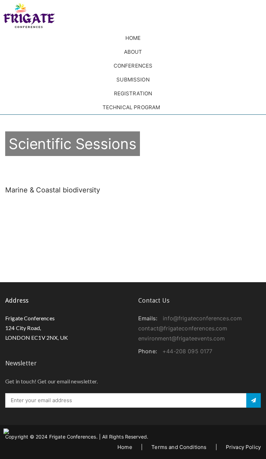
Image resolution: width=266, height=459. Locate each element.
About (133, 52)
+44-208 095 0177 (187, 351)
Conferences (133, 65)
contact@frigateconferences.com (183, 328)
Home (133, 38)
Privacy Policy (243, 447)
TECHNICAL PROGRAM (131, 107)
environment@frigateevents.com (181, 338)
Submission (133, 79)
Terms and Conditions (178, 447)
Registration (133, 93)
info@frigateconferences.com (202, 318)
